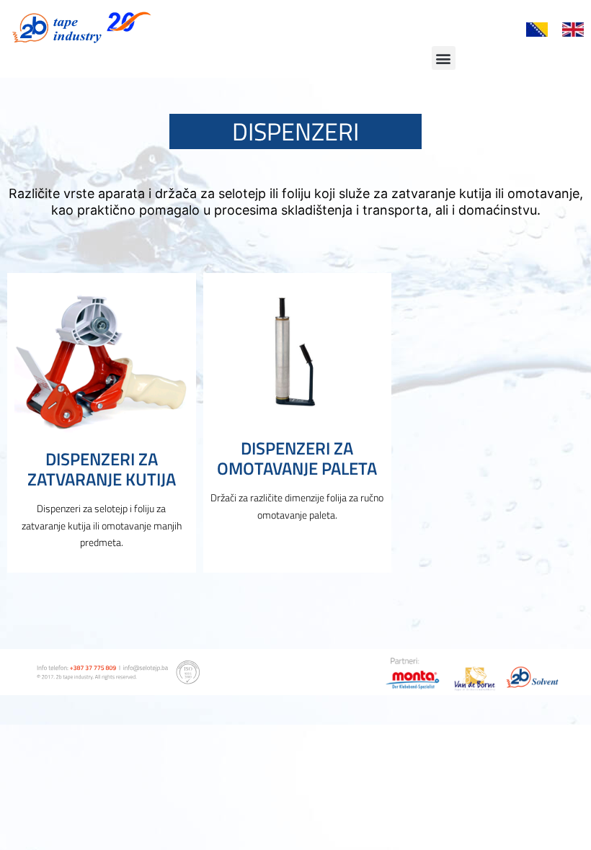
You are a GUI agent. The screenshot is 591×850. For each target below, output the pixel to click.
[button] (444, 58)
